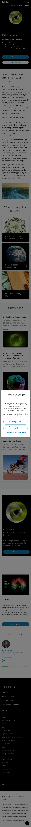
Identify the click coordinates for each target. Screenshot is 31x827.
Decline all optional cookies (15, 427)
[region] (15, 413)
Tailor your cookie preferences (15, 433)
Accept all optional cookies (15, 422)
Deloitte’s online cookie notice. (19, 415)
